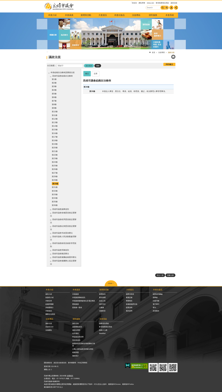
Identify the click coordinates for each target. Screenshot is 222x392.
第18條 (55, 140)
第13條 (55, 122)
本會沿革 (48, 301)
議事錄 (155, 297)
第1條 (54, 79)
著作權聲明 (72, 363)
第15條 (55, 130)
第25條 (55, 166)
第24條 (55, 162)
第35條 (55, 202)
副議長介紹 (49, 297)
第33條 (55, 194)
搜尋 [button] (162, 8)
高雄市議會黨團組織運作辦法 (64, 257)
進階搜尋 (167, 8)
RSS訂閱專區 (82, 363)
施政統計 (75, 356)
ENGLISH (150, 3)
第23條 (55, 158)
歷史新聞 (102, 297)
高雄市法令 (49, 327)
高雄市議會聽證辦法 (60, 254)
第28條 (55, 176)
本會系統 (170, 15)
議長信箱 (174, 3)
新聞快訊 (102, 294)
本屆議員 (75, 294)
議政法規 (171, 52)
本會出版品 (119, 15)
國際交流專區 (50, 314)
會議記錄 (129, 297)
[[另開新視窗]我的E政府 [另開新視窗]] (127, 365)
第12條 (55, 119)
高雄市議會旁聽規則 (60, 250)
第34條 (55, 198)
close (110, 283)
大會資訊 (103, 15)
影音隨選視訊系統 (162, 3)
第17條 (55, 137)
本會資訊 (48, 311)
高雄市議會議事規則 (60, 209)
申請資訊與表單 (78, 337)
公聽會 (101, 307)
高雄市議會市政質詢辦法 (62, 233)
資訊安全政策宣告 (60, 363)
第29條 (55, 180)
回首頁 (134, 3)
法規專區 (136, 15)
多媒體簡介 (49, 307)
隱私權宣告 (48, 363)
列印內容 (173, 57)
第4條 (54, 90)
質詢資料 (129, 311)
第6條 (54, 97)
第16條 (55, 133)
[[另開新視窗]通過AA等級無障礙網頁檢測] (139, 366)
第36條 (55, 205)
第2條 (54, 83)
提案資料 (129, 307)
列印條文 (169, 64)
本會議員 (69, 15)
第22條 (55, 155)
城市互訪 (102, 304)
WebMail (102, 333)
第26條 (55, 169)
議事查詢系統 (104, 323)
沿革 (95, 74)
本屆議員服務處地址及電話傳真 (83, 301)
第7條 (54, 101)
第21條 (55, 151)
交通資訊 (70, 376)
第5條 (54, 94)
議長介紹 (48, 294)
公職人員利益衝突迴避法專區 (82, 349)
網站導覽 (142, 3)
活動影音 (102, 311)
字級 (171, 8)
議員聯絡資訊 (77, 327)
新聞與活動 (86, 15)
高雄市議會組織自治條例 (62, 76)
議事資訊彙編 (157, 294)
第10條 (55, 112)
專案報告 (129, 301)
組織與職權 (49, 304)
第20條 (55, 148)
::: (0, 288)
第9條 (54, 108)
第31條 (55, 187)
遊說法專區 (76, 330)
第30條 (55, 184)
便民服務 (153, 15)
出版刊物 (156, 301)
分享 (176, 8)
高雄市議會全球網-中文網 (59, 6)
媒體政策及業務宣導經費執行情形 (83, 345)
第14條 (55, 126)
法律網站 (48, 330)
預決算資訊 (76, 340)
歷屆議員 (75, 304)
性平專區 (75, 333)
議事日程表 (130, 294)
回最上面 (170, 275)
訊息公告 (102, 301)
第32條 (55, 191)
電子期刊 (156, 304)
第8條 (54, 104)
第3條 (54, 86)
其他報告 (156, 311)
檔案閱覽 (75, 352)
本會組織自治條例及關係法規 (63, 72)
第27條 (55, 173)
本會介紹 (52, 15)
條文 (87, 74)
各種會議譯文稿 (131, 304)
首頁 (153, 52)
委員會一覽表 (77, 307)
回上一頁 (160, 275)
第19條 (55, 144)
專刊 (154, 307)
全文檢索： (51, 66)
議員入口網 (103, 330)
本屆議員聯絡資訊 (78, 297)
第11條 (54, 115)
